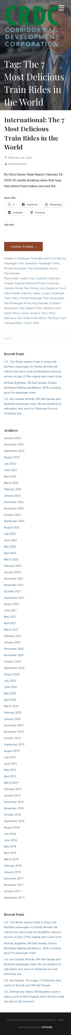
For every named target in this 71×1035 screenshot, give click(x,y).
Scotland (54, 303)
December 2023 (13, 444)
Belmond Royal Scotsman (42, 283)
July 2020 (10, 680)
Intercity (26, 293)
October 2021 (12, 591)
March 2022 (11, 559)
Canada (9, 288)
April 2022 (10, 553)
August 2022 (12, 527)
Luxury (45, 293)
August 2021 (12, 604)
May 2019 (10, 770)
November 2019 (14, 731)
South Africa (12, 313)
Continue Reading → (23, 246)
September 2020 (14, 668)
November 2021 (14, 585)
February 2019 (12, 789)
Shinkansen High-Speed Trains (23, 308)
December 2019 (13, 725)
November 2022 (14, 508)
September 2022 (14, 521)
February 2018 (12, 865)
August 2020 (12, 674)
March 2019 (11, 782)
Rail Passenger (13, 303)
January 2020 (12, 719)
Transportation (13, 322)
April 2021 (10, 623)
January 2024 (12, 438)
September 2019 (14, 744)
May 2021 (10, 617)
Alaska (24, 278)
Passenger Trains (49, 263)
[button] (61, 8)
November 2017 (14, 885)
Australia (41, 278)
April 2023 (10, 476)
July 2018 (10, 834)
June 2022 (10, 540)
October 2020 (12, 661)
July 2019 (10, 757)
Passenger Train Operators (20, 263)
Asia (32, 278)
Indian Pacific (12, 293)
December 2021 (13, 578)
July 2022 (10, 534)
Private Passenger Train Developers (26, 268)
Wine (36, 322)
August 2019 (12, 751)
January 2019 (12, 795)
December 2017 (13, 878)
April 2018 (10, 853)
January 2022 (12, 572)
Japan (36, 293)
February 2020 (12, 712)
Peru (16, 298)
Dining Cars (37, 288)
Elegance (52, 288)
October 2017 (12, 891)
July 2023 (10, 463)
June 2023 (10, 470)
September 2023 (14, 451)
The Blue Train (57, 318)
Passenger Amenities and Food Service (41, 258)
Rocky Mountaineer (35, 303)
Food (62, 288)
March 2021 (11, 629)
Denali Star (22, 288)
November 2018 (14, 808)
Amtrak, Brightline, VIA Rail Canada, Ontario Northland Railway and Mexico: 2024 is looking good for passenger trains (32, 387)
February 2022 (12, 566)
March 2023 (11, 483)
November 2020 (14, 655)
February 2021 (12, 636)
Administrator (17, 164)
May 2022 (10, 546)
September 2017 (14, 897)
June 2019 (10, 763)
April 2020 (10, 699)
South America (30, 313)
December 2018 (13, 802)
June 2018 (10, 840)
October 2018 (12, 814)
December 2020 (13, 648)
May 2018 (10, 846)
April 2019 (10, 776)
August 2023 (12, 457)
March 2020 (11, 706)
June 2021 (10, 610)
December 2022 (13, 502)
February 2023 (12, 489)
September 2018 (14, 821)
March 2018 (11, 859)
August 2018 (12, 827)
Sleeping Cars (52, 308)
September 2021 (14, 598)
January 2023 (12, 495)
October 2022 (12, 515)
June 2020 (10, 687)
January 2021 (12, 642)
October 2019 (12, 738)
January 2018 (12, 872)
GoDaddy (47, 1027)
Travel (27, 322)
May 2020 (10, 693)
